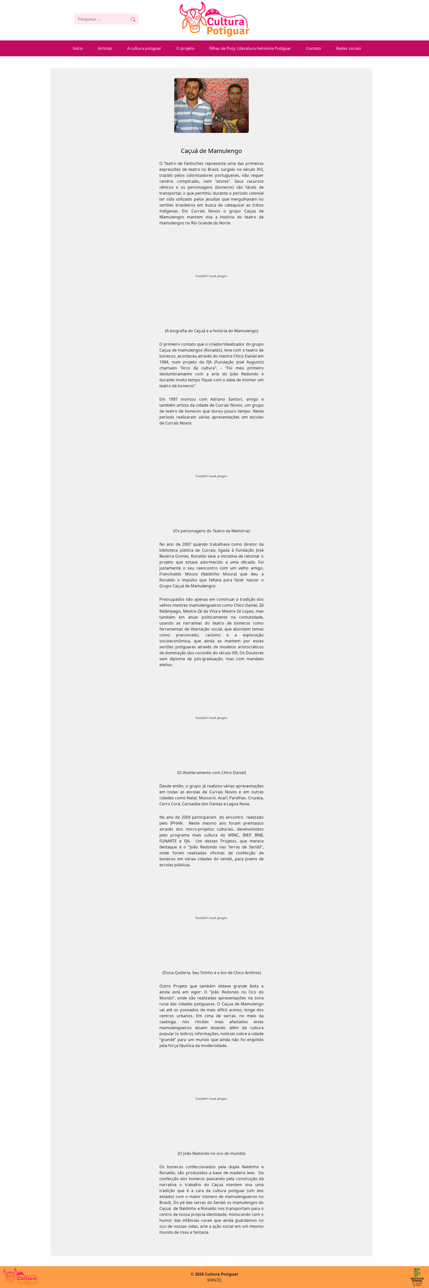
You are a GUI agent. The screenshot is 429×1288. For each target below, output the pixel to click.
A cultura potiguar (144, 48)
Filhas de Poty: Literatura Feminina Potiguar (250, 48)
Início (78, 48)
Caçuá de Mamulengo (211, 151)
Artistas (105, 48)
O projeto (185, 48)
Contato (313, 48)
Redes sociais (348, 48)
